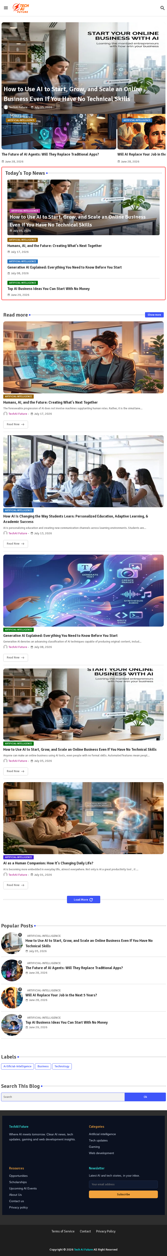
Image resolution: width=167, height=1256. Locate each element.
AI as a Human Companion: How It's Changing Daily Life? (48, 863)
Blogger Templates (71, 1241)
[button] (162, 8)
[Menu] (6, 8)
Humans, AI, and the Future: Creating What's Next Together (54, 245)
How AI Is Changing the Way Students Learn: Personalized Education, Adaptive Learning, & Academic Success (75, 519)
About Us (15, 1194)
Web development (101, 1153)
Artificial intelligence (102, 1134)
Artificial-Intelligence (17, 1066)
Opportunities (18, 1175)
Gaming (94, 1146)
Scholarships (18, 1182)
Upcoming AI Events (23, 1188)
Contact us (16, 1201)
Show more (154, 315)
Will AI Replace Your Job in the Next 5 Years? (61, 995)
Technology (62, 1066)
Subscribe (123, 1194)
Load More (81, 899)
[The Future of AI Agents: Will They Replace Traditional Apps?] (12, 970)
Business (43, 1066)
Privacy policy (18, 1207)
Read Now (13, 424)
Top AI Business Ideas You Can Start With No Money (48, 288)
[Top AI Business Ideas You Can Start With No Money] (12, 1025)
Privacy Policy (105, 1231)
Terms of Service (63, 1231)
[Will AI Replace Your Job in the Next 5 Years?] (12, 998)
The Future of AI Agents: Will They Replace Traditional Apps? (50, 154)
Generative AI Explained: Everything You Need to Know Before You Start (64, 267)
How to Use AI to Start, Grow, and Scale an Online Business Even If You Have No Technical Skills (80, 749)
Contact (85, 1231)
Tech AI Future (83, 1249)
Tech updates (98, 1140)
